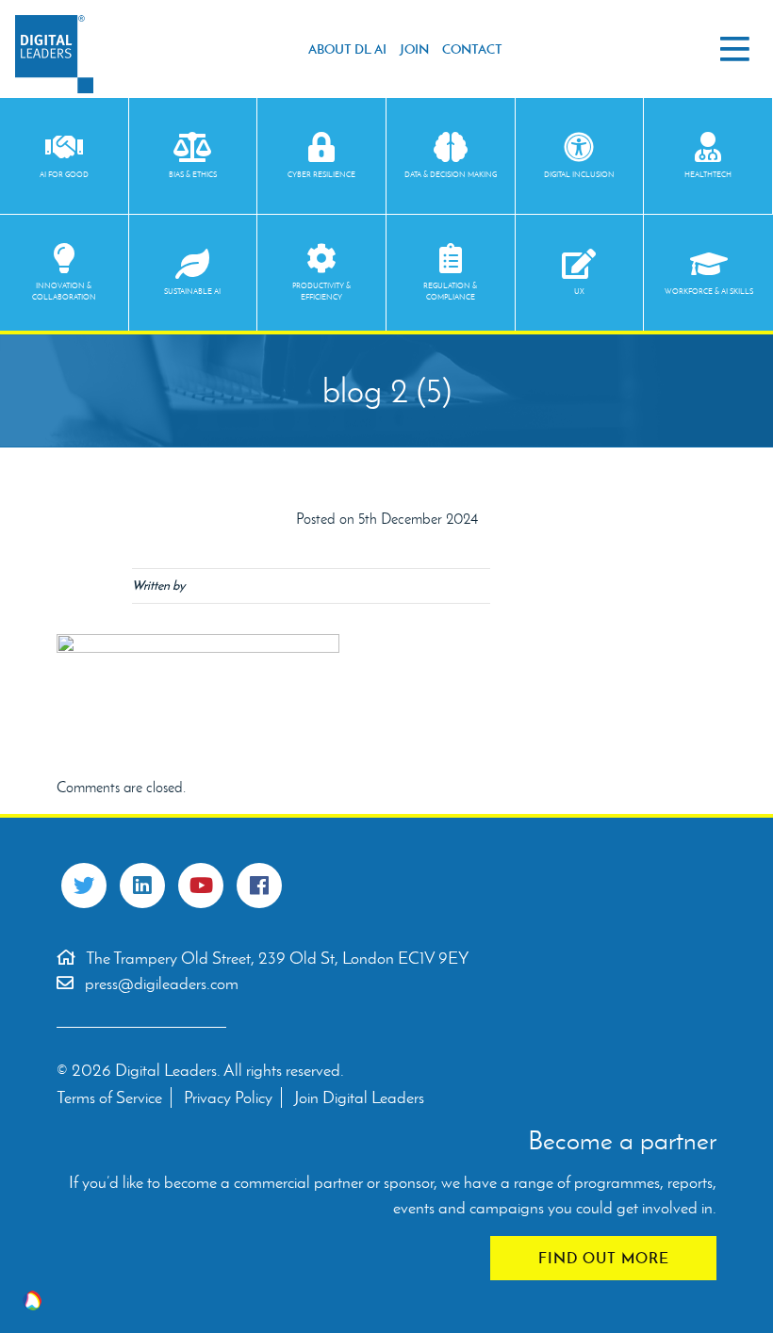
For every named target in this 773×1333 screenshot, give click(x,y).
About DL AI (347, 49)
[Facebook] (259, 885)
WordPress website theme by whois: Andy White (32, 1300)
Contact (472, 49)
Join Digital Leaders (359, 1097)
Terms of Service (109, 1097)
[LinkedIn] (142, 885)
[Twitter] (84, 885)
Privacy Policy (228, 1097)
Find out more (603, 1257)
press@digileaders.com (161, 983)
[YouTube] (200, 885)
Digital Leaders (54, 54)
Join (414, 49)
